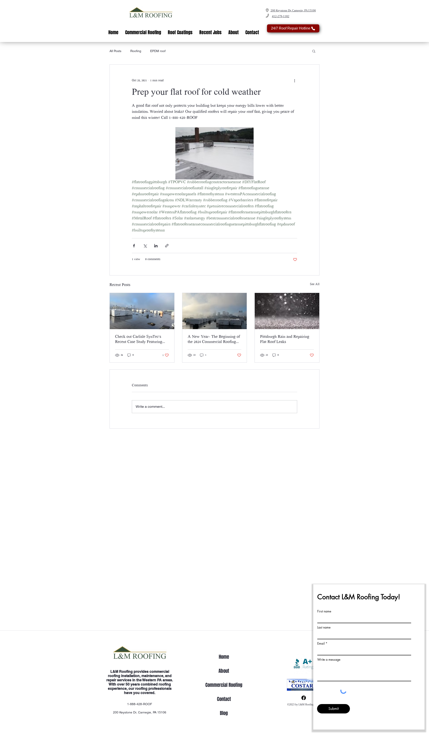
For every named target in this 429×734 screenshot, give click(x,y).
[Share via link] (167, 246)
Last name (323, 627)
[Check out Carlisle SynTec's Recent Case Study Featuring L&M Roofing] (142, 311)
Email (321, 643)
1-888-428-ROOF (139, 704)
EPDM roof (158, 51)
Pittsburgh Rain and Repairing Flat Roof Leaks (284, 340)
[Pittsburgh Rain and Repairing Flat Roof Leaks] (287, 311)
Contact (224, 699)
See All (315, 284)
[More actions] (294, 80)
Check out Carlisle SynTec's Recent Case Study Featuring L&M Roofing (138, 340)
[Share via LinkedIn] (156, 246)
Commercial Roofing (223, 684)
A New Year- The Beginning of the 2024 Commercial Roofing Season (214, 340)
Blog (224, 713)
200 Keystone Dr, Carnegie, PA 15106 (139, 712)
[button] (314, 51)
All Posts (115, 51)
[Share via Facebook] (134, 246)
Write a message (328, 659)
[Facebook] (303, 698)
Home (224, 656)
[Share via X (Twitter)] (145, 246)
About (224, 670)
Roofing (135, 51)
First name (324, 611)
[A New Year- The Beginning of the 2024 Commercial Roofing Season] (214, 311)
